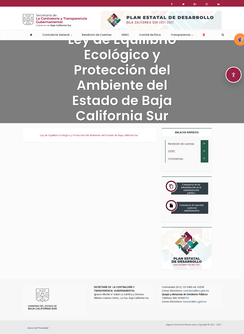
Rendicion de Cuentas (97, 35)
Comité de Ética (150, 35)
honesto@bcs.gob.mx (194, 301)
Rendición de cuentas (181, 144)
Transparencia (180, 35)
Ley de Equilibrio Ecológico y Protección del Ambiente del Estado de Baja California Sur (89, 135)
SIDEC (125, 35)
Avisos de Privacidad (37, 327)
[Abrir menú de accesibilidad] (234, 75)
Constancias (175, 159)
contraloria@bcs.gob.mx (196, 290)
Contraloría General (55, 35)
